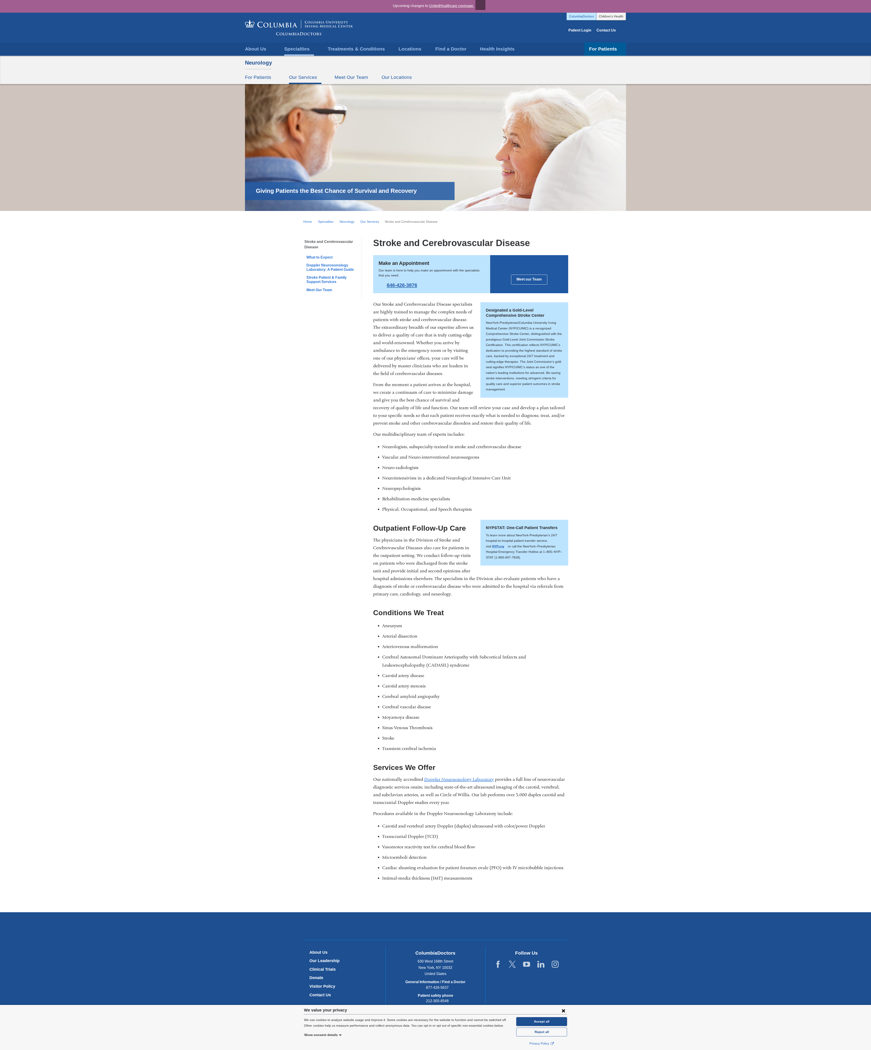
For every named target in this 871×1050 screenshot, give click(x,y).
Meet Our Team (351, 77)
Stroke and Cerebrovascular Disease (328, 244)
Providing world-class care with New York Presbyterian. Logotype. (466, 926)
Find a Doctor (450, 48)
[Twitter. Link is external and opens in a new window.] (512, 964)
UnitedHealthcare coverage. (451, 6)
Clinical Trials (322, 969)
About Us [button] (255, 48)
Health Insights (497, 48)
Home (307, 221)
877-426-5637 (437, 988)
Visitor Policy (322, 986)
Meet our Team (529, 279)
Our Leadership (324, 960)
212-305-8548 (437, 1001)
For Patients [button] (603, 48)
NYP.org (499, 546)
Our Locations (397, 77)
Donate (316, 977)
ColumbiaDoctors (581, 16)
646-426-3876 (402, 285)
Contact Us (606, 30)
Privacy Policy (539, 1043)
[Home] (299, 27)
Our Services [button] (303, 77)
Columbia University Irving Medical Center (414, 926)
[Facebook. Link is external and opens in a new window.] (498, 964)
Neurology (258, 63)
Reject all (542, 1032)
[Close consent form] (563, 1010)
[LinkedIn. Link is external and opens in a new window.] (541, 964)
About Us (318, 952)
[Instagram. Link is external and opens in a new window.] (555, 964)
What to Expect (319, 257)
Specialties (325, 221)
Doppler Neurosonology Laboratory (459, 779)
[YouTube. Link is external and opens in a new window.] (526, 964)
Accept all (541, 1021)
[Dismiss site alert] (480, 5)
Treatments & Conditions (356, 48)
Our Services (369, 221)
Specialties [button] (297, 48)
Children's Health (611, 16)
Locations (410, 48)
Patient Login (579, 30)
